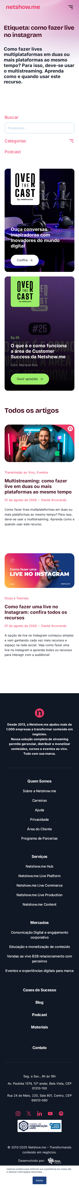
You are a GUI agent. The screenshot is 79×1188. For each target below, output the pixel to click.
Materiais (39, 1027)
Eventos (42, 472)
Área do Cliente (39, 829)
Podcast (39, 1014)
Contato (39, 1047)
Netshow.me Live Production (39, 895)
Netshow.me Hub (39, 866)
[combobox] (39, 128)
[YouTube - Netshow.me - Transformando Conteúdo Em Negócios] (50, 1113)
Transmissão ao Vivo (20, 472)
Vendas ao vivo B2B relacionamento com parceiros (39, 958)
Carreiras (39, 800)
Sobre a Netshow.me (39, 791)
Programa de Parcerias (39, 838)
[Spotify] (61, 1113)
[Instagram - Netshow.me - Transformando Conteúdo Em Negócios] (18, 1113)
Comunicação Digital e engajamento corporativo (39, 934)
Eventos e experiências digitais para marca (39, 971)
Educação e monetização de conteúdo (39, 947)
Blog (39, 1002)
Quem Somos (39, 781)
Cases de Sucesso (39, 990)
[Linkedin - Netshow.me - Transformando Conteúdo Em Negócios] (39, 1113)
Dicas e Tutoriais (17, 598)
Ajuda (39, 810)
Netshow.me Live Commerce (39, 885)
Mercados (39, 922)
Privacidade (39, 820)
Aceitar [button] (39, 1180)
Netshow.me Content (39, 904)
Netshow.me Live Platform (39, 876)
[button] (71, 141)
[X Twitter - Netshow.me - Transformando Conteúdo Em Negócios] (28, 1113)
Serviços (39, 856)
